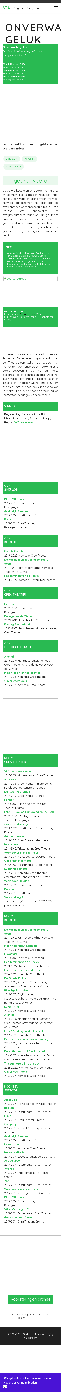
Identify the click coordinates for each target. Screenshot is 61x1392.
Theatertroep (28, 314)
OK (5, 1386)
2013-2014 (11, 158)
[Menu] (56, 8)
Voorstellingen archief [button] (30, 1299)
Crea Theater (13, 166)
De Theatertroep (23, 422)
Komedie (30, 158)
